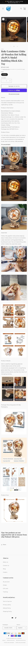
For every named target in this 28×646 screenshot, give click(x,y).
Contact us (6, 565)
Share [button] (4, 544)
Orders (5, 585)
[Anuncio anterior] (2, 2)
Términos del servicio (21, 640)
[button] (3, 8)
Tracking (5, 591)
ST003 (4, 74)
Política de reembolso (9, 642)
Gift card (5, 588)
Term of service (7, 601)
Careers (5, 572)
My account (6, 581)
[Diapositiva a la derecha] (17, 46)
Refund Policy (7, 608)
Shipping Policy (7, 611)
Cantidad (3, 77)
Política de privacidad (20, 642)
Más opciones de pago (14, 93)
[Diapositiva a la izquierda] (10, 46)
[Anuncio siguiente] (25, 2)
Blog (4, 569)
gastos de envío (6, 69)
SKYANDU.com (13, 638)
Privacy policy (7, 604)
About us (5, 562)
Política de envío (11, 640)
